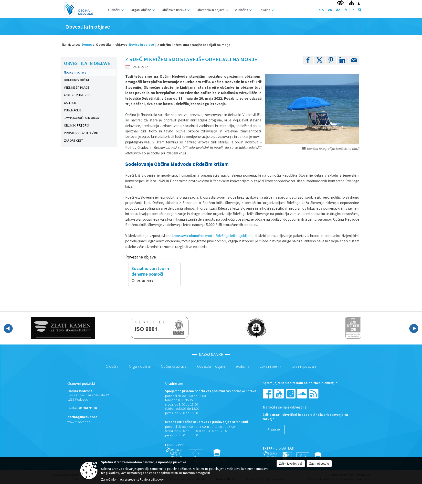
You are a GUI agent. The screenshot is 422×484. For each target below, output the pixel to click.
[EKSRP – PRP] (195, 454)
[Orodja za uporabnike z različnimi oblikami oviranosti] (340, 3)
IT (352, 10)
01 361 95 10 (88, 408)
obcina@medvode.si (82, 417)
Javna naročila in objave (82, 118)
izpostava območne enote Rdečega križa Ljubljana (212, 235)
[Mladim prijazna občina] (256, 328)
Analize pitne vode (78, 95)
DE (338, 10)
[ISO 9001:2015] (159, 328)
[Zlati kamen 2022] (63, 328)
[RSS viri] (314, 393)
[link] (308, 60)
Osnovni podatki (81, 383)
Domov (87, 44)
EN (330, 10)
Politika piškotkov (152, 479)
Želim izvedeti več (290, 464)
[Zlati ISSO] (353, 328)
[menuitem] (115, 9)
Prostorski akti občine (81, 133)
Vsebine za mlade (76, 88)
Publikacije (72, 110)
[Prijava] (358, 3)
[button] (8, 328)
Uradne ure (174, 383)
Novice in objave (141, 44)
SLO (321, 10)
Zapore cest (73, 141)
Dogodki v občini (76, 80)
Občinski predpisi (76, 125)
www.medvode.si (79, 422)
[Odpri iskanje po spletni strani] (360, 10)
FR (345, 10)
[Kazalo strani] (351, 2)
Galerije (70, 103)
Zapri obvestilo (319, 464)
